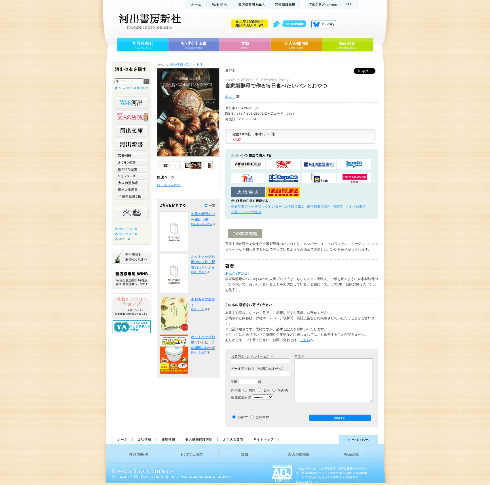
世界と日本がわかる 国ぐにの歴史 (132, 169)
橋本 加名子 (198, 272)
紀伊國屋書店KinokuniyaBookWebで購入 (319, 164)
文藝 (245, 44)
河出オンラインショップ (131, 306)
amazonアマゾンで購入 (248, 164)
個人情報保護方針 (198, 439)
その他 (282, 390)
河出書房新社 (149, 21)
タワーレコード (283, 192)
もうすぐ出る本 (193, 44)
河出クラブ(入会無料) (323, 4)
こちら (305, 340)
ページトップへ (331, 439)
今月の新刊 (142, 44)
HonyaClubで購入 (283, 178)
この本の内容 (245, 233)
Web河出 (219, 4)
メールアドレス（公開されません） (258, 369)
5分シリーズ (132, 176)
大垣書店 (248, 192)
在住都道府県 (241, 397)
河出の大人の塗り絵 (132, 116)
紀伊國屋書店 (294, 207)
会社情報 (144, 439)
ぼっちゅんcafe (169, 185)
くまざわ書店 (355, 207)
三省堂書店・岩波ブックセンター (256, 207)
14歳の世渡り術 (132, 196)
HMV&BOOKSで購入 (354, 178)
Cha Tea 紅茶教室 (201, 224)
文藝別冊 (132, 155)
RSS (349, 4)
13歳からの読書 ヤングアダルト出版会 (132, 326)
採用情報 (168, 439)
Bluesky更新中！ (324, 24)
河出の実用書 (132, 189)
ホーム (195, 4)
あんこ (230, 97)
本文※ (299, 356)
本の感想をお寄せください (131, 256)
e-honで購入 (319, 178)
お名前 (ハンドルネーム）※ (252, 356)
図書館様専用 (285, 4)
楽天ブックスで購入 (283, 164)
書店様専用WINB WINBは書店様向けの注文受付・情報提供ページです (131, 278)
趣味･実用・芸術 (180, 64)
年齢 (234, 382)
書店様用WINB (252, 4)
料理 (199, 64)
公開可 (243, 418)
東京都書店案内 (319, 207)
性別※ (236, 390)
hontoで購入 (354, 164)
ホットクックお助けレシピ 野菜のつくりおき (203, 262)
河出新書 (132, 144)
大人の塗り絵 (296, 44)
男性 (251, 390)
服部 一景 (197, 309)
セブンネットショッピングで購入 (248, 178)
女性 (266, 390)
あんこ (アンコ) (237, 274)
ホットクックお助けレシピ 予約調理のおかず (203, 342)
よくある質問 (232, 439)
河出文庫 (132, 130)
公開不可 (262, 418)
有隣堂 (338, 207)
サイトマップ (263, 439)
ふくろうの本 (132, 162)
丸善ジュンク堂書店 (246, 212)
